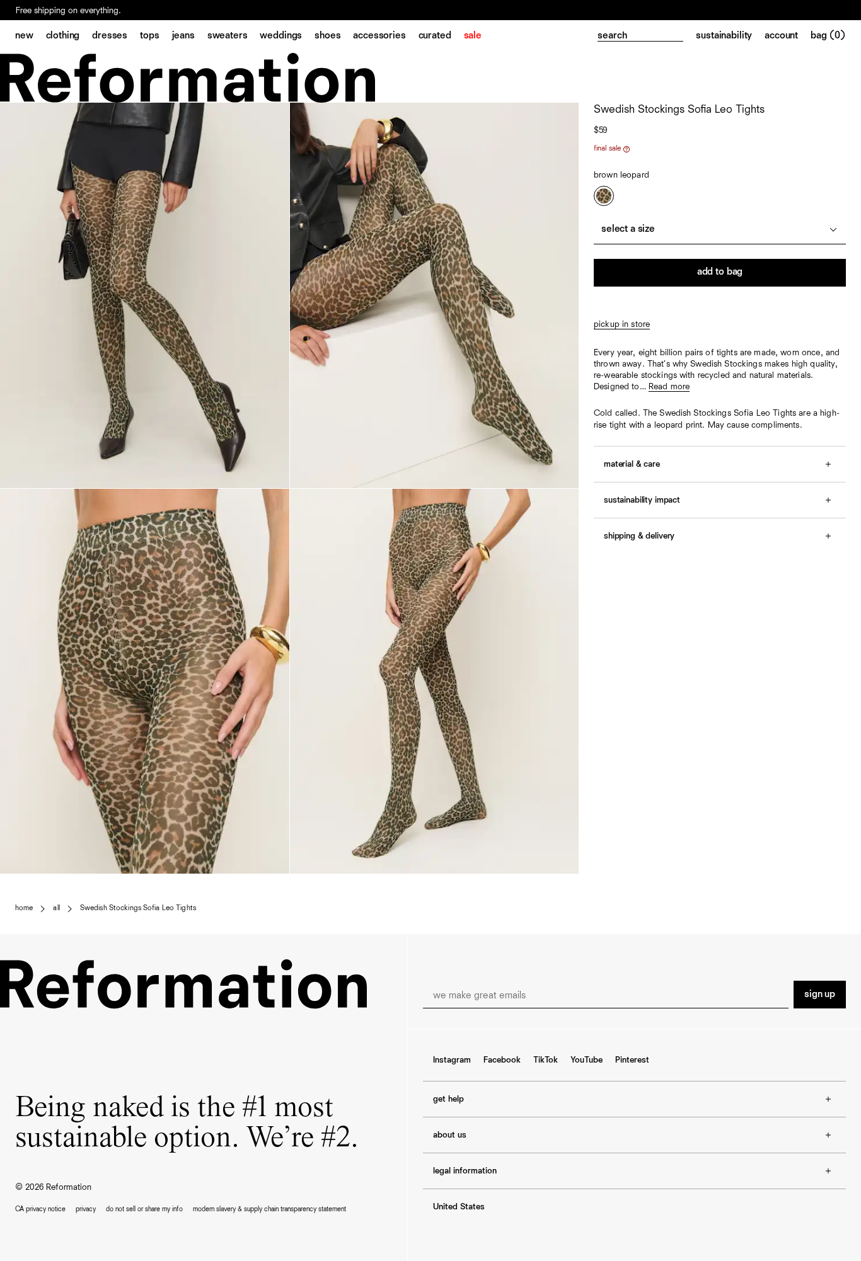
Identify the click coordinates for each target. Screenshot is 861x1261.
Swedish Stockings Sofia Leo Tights (138, 908)
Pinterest (632, 1060)
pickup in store (622, 324)
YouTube (586, 1060)
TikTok (545, 1060)
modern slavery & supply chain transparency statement (269, 1209)
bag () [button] (828, 36)
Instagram (452, 1060)
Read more (669, 386)
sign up (819, 995)
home (24, 908)
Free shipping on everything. (68, 10)
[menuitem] (30, 36)
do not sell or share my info (144, 1209)
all (56, 908)
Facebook (502, 1060)
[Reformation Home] (430, 78)
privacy (86, 1209)
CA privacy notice (40, 1209)
